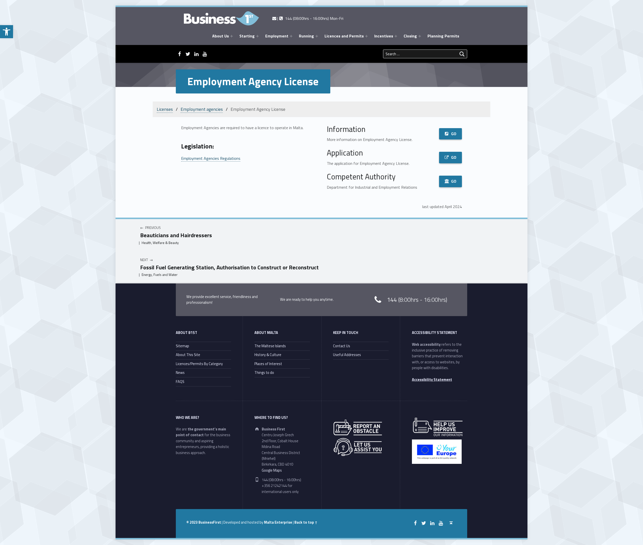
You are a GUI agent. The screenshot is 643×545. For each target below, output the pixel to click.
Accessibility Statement (432, 379)
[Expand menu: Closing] (419, 36)
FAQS (180, 381)
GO (453, 134)
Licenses (165, 109)
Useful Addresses (347, 355)
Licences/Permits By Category (199, 364)
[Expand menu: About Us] (231, 36)
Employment (276, 36)
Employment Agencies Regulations (210, 158)
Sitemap (182, 346)
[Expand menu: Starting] (257, 36)
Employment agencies (202, 109)
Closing (410, 36)
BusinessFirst (209, 522)
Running (306, 36)
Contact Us (341, 346)
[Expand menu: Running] (316, 36)
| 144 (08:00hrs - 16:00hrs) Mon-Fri (309, 18)
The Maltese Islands (270, 346)
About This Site (188, 355)
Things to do (264, 372)
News (180, 372)
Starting (247, 36)
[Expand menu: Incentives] (396, 36)
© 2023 (192, 522)
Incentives (383, 36)
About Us (220, 36)
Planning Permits (443, 36)
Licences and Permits (344, 36)
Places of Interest (268, 364)
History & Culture (267, 355)
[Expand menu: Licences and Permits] (366, 36)
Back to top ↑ (305, 522)
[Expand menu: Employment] (291, 36)
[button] (6, 31)
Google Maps (272, 470)
